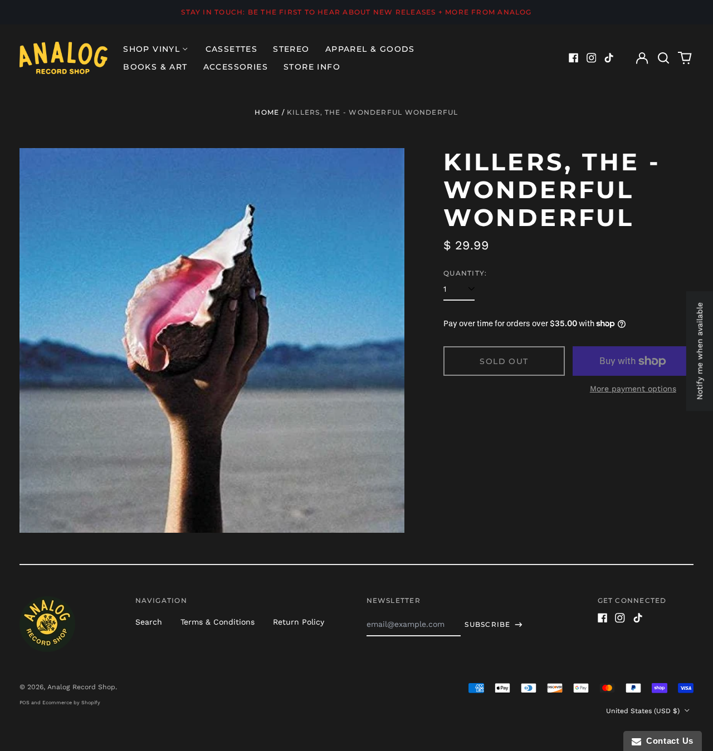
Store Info (312, 67)
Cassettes (232, 49)
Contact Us (667, 740)
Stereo (291, 49)
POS (24, 702)
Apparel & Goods (370, 49)
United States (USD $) (644, 711)
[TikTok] (609, 58)
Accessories (235, 67)
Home (267, 112)
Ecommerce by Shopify (71, 702)
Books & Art (155, 67)
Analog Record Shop (81, 687)
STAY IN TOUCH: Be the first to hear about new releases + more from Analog (356, 12)
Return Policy (298, 621)
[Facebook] (574, 58)
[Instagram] (592, 58)
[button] (663, 58)
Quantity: (465, 273)
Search (148, 621)
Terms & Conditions (217, 621)
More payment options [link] (633, 388)
